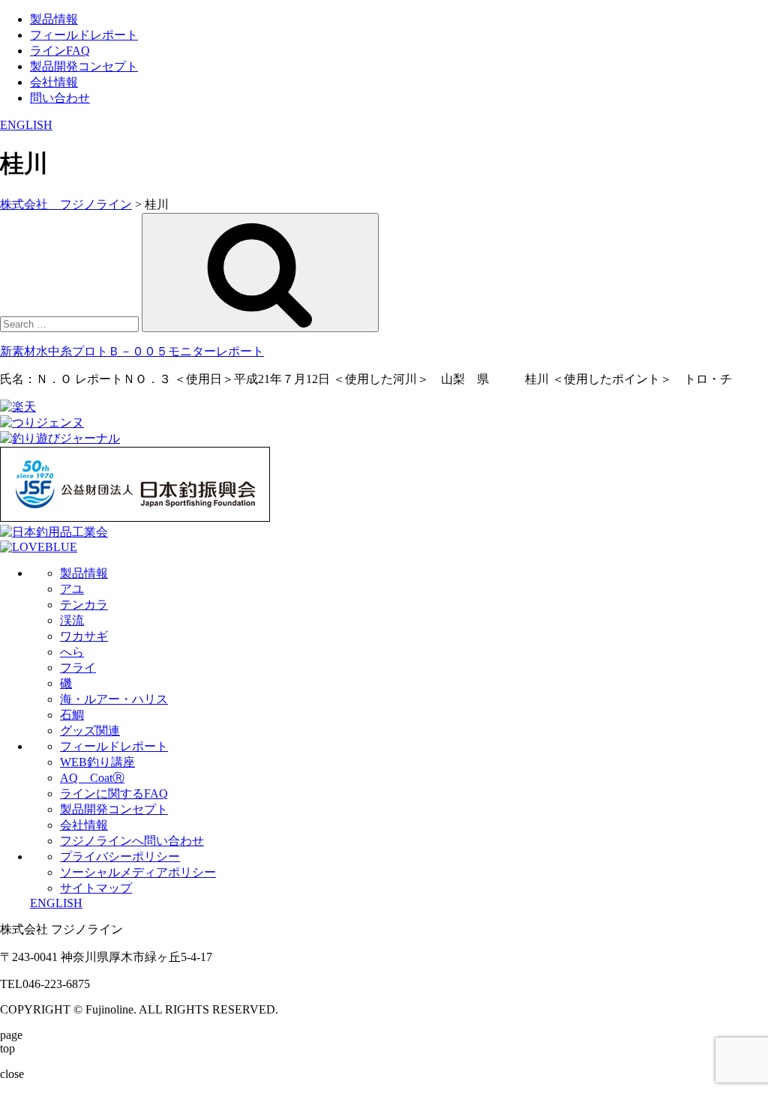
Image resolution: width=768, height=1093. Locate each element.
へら (72, 651)
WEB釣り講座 (97, 762)
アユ (72, 588)
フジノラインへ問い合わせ (132, 840)
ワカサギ (84, 636)
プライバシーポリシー (120, 856)
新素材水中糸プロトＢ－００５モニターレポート (132, 351)
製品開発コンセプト (84, 66)
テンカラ (84, 604)
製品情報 (54, 19)
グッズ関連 (90, 730)
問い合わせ (60, 97)
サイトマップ (96, 888)
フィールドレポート (84, 34)
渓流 (72, 620)
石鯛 (72, 714)
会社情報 (54, 82)
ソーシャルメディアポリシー (138, 872)
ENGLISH (26, 124)
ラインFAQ (60, 50)
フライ (78, 667)
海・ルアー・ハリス (114, 699)
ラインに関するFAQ (114, 793)
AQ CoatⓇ (92, 777)
